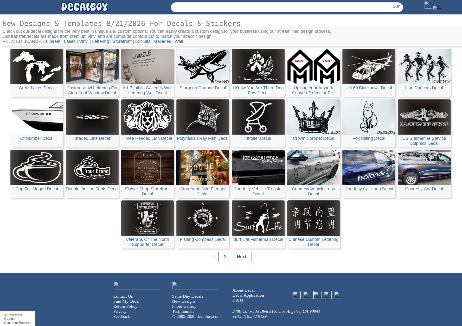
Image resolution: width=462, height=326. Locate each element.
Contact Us (123, 296)
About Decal (243, 290)
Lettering (100, 41)
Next (241, 256)
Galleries (162, 41)
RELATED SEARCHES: (26, 41)
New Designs (183, 301)
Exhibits (142, 41)
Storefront (122, 41)
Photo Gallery (184, 306)
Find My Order (126, 301)
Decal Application (248, 295)
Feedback (121, 316)
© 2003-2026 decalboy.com (196, 316)
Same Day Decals (187, 296)
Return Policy (125, 306)
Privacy (120, 311)
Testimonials (183, 311)
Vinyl (84, 41)
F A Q (237, 300)
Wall (179, 41)
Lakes (70, 41)
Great (55, 41)
